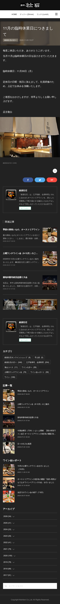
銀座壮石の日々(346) (10, 163)
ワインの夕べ (29, 367)
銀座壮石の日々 (10, 40)
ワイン (10, 377)
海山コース (11, 367)
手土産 (39, 357)
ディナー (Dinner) (27, 14)
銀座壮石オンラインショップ (18, 357)
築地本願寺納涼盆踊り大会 (15, 277)
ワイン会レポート (39, 372)
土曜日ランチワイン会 (15, 372)
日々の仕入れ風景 (24, 443)
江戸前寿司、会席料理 (37, 362)
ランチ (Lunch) (42, 14)
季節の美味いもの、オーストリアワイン (21, 229)
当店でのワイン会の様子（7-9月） (31, 492)
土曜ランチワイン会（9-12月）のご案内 (21, 253)
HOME (14, 14)
